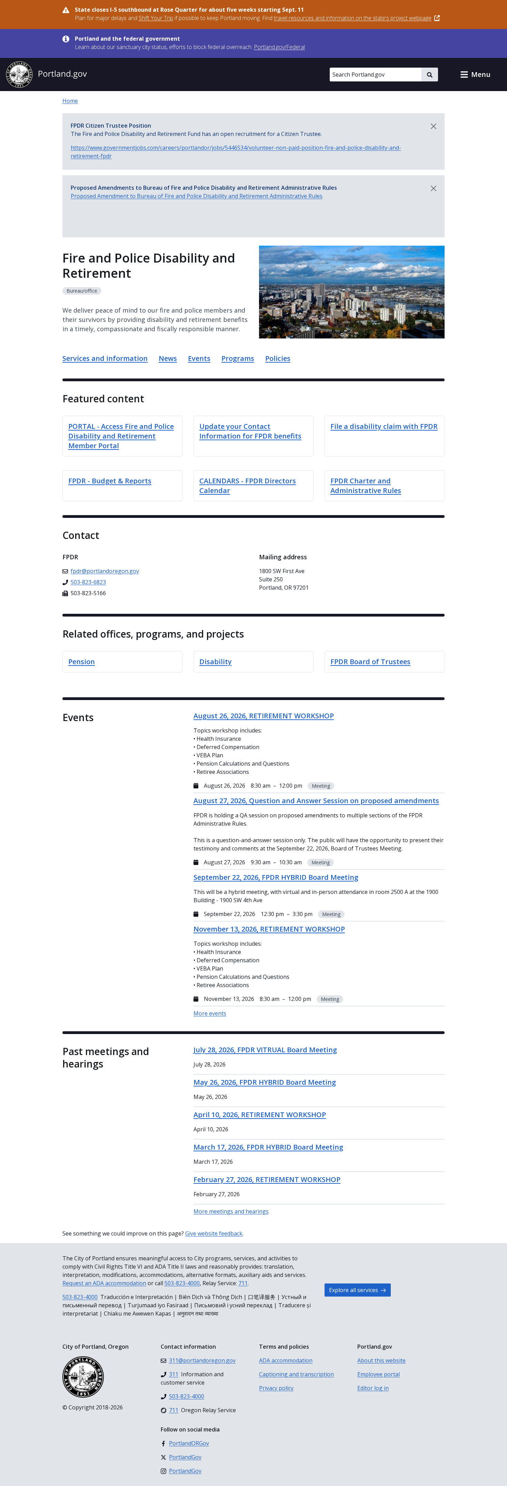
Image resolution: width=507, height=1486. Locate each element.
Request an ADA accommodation (104, 1283)
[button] (475, 74)
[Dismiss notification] (434, 126)
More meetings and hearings (231, 1211)
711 (243, 1283)
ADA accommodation (285, 1360)
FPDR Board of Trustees (370, 661)
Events (199, 358)
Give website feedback (213, 1233)
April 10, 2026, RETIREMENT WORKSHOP (259, 1114)
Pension (81, 661)
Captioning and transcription (296, 1374)
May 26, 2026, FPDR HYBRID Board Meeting (264, 1082)
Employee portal (378, 1374)
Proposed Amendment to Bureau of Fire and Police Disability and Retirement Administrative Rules (196, 196)
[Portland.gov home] (46, 74)
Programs (237, 358)
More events (209, 1013)
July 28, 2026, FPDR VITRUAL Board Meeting (265, 1049)
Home (70, 101)
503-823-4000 (182, 1283)
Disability (215, 661)
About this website (381, 1360)
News (168, 358)
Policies (277, 358)
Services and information (105, 358)
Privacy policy (276, 1388)
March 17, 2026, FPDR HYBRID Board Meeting (268, 1147)
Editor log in (373, 1388)
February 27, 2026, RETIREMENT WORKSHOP (266, 1179)
